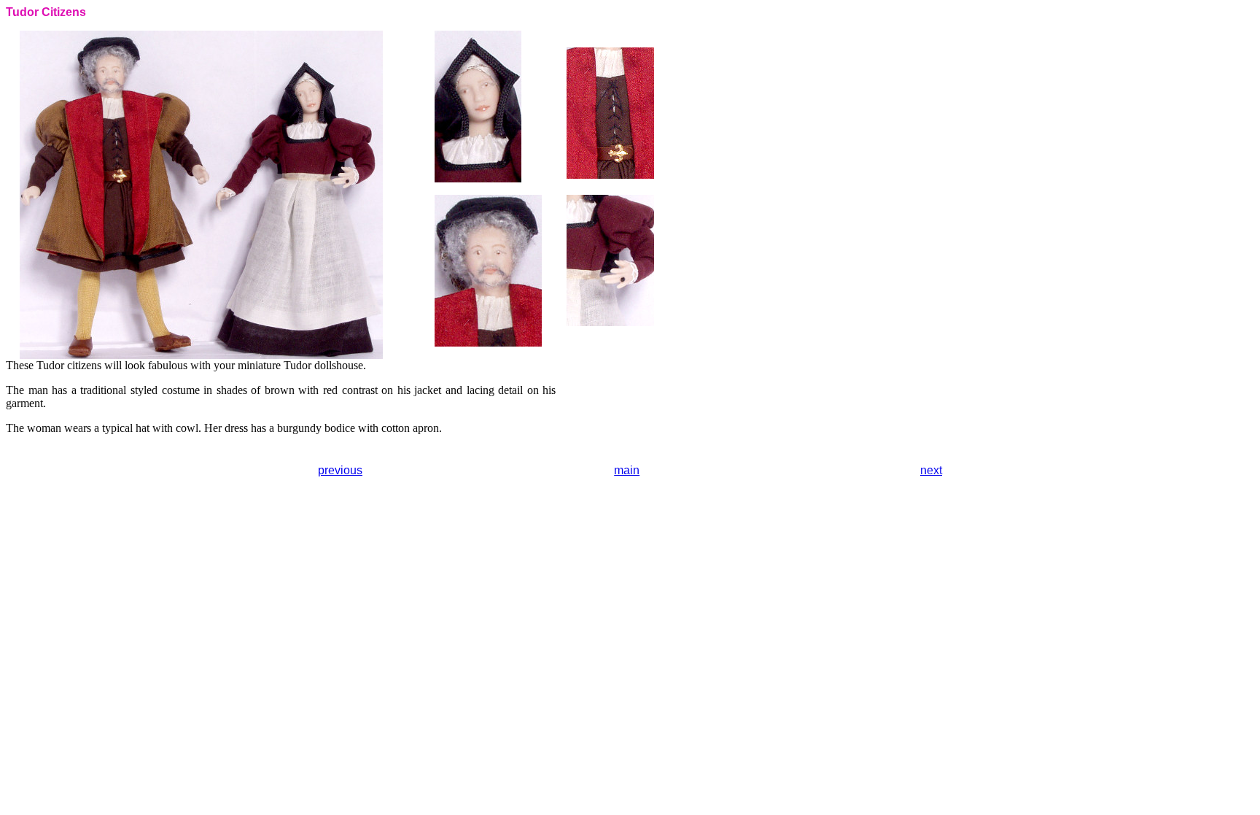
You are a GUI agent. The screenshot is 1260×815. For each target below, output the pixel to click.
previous (340, 470)
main (626, 470)
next (931, 470)
